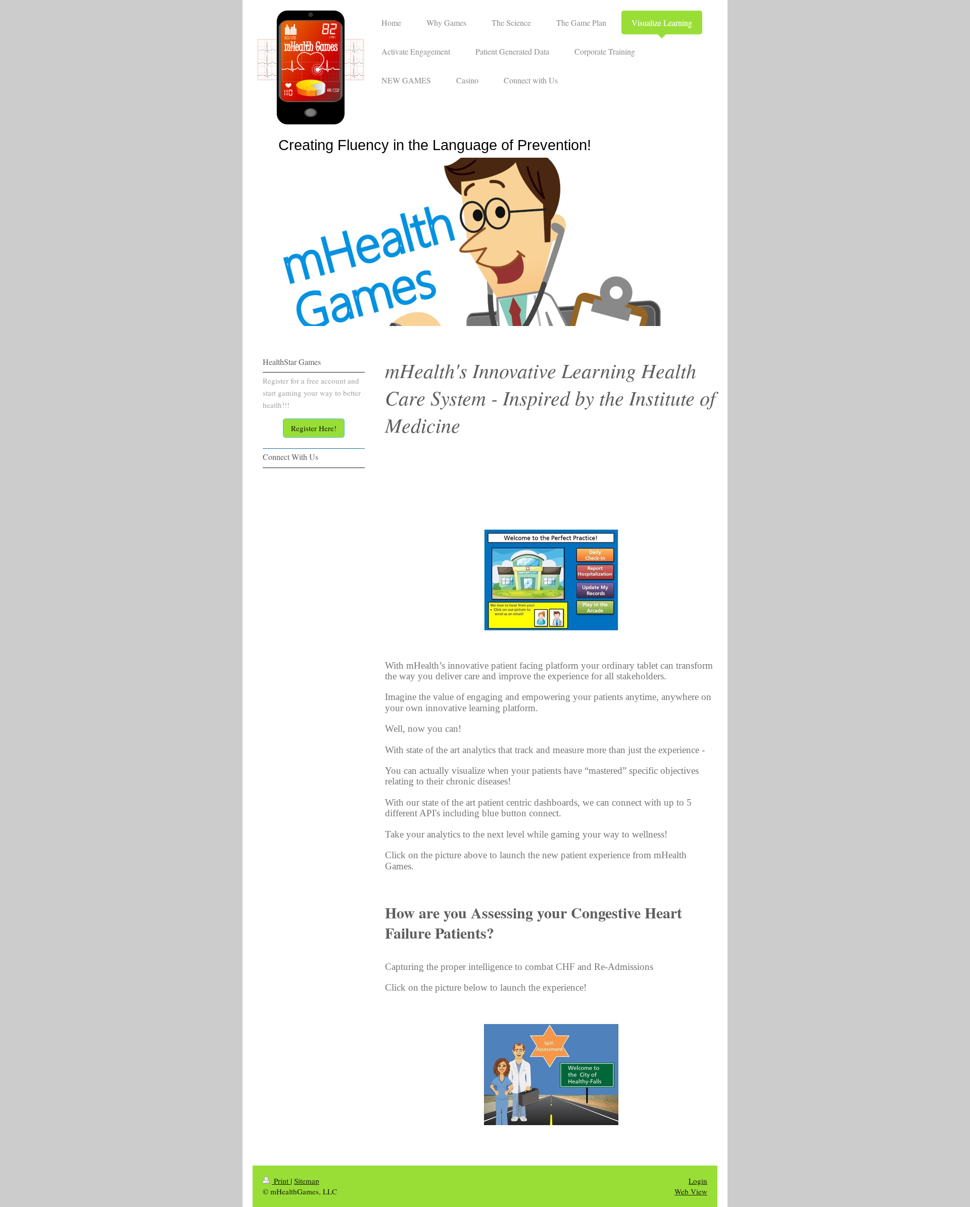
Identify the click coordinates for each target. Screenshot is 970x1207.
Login (698, 1181)
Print (281, 1181)
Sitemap (306, 1181)
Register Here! (313, 428)
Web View (690, 1191)
